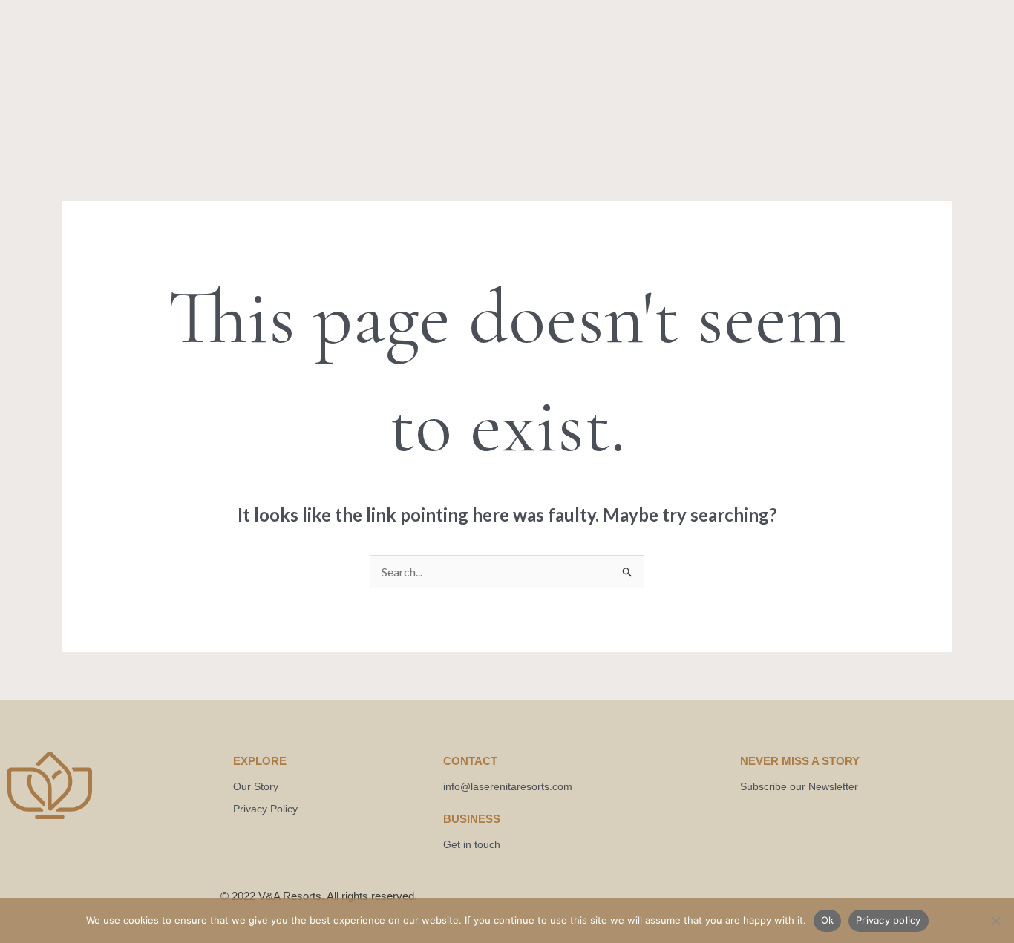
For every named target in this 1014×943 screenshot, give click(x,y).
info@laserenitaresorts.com (507, 786)
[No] (995, 920)
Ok (827, 920)
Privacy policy (888, 920)
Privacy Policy (265, 809)
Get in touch (471, 844)
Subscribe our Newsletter (799, 786)
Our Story (255, 786)
